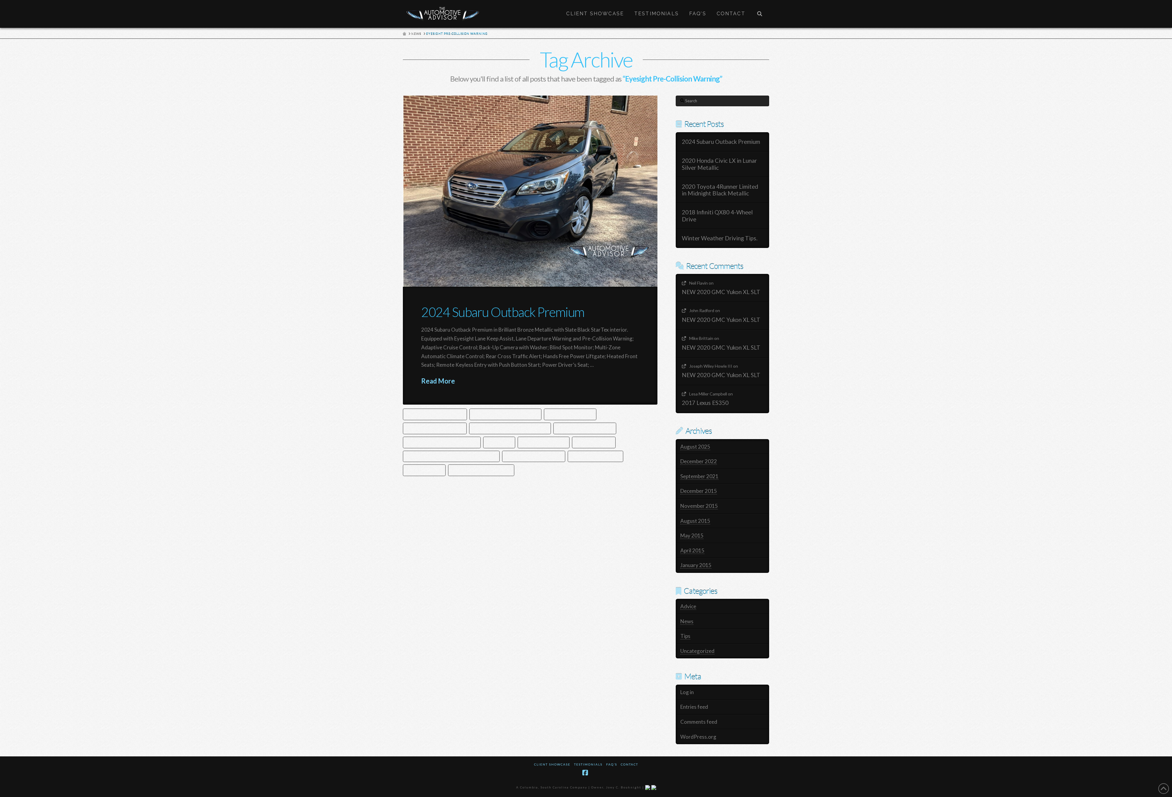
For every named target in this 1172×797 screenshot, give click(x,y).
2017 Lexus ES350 (705, 402)
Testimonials (588, 764)
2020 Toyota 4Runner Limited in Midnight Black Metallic (720, 190)
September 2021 (699, 476)
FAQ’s (611, 764)
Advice (688, 606)
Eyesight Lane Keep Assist (584, 428)
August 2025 (695, 446)
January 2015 (695, 565)
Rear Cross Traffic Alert (533, 456)
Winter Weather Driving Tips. (720, 238)
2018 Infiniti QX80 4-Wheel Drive (717, 216)
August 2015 (695, 521)
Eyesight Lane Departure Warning (510, 428)
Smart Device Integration (481, 470)
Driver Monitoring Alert (435, 428)
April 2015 (692, 550)
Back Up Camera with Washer (505, 414)
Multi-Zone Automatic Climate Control (451, 456)
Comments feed (698, 722)
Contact (629, 764)
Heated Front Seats (544, 442)
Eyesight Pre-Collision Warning (442, 442)
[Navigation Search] (759, 13)
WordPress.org (698, 736)
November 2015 (699, 506)
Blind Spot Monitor (570, 414)
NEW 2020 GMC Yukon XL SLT (721, 292)
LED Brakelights (594, 442)
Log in (687, 692)
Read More (438, 381)
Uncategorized (697, 651)
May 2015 (692, 535)
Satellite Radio (424, 470)
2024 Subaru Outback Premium (502, 312)
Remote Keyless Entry (595, 456)
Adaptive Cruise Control (435, 414)
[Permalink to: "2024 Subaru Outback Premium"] (530, 191)
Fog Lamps (499, 442)
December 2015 (698, 491)
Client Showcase (552, 764)
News (686, 621)
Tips (685, 636)
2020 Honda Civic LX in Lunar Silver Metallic (719, 164)
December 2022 (698, 461)
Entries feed (694, 707)
